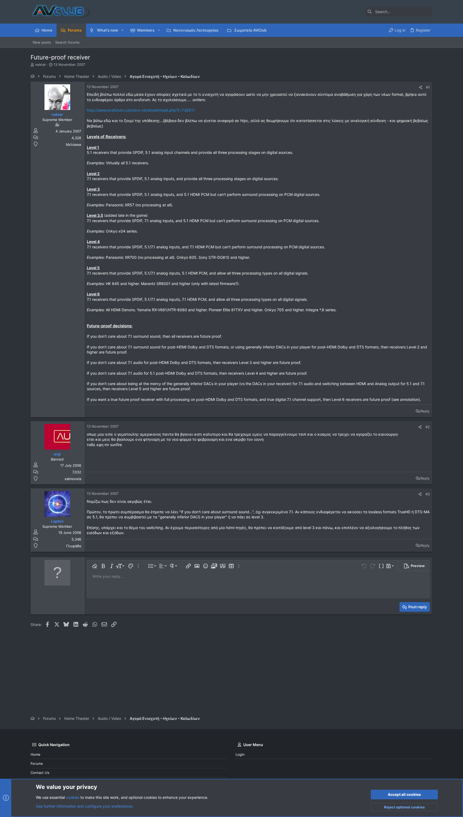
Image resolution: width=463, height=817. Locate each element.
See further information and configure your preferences (84, 806)
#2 (427, 427)
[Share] (420, 87)
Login (240, 754)
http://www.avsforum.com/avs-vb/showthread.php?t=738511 (141, 110)
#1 (428, 87)
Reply (425, 411)
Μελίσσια (73, 144)
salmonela (73, 479)
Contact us (40, 772)
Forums (37, 763)
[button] (122, 30)
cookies (72, 797)
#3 (427, 494)
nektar (40, 64)
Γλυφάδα (73, 546)
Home (35, 754)
